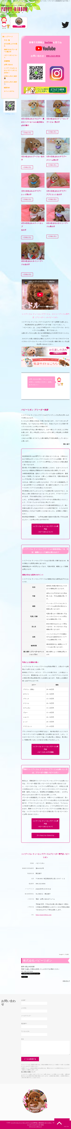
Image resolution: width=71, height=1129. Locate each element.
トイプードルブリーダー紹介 (35, 1124)
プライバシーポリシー (35, 1126)
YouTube (48, 42)
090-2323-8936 (10, 15)
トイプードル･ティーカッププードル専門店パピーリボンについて (45, 529)
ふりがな (23, 1008)
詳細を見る (27, 133)
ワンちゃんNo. (25, 1031)
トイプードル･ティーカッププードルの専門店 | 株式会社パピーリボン (31, 1122)
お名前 (23, 1000)
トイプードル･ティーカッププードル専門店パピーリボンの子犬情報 (45, 749)
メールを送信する (30, 1059)
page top (66, 1126)
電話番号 (24, 1023)
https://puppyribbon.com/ (44, 915)
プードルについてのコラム (45, 835)
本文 (22, 1039)
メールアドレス (26, 1015)
